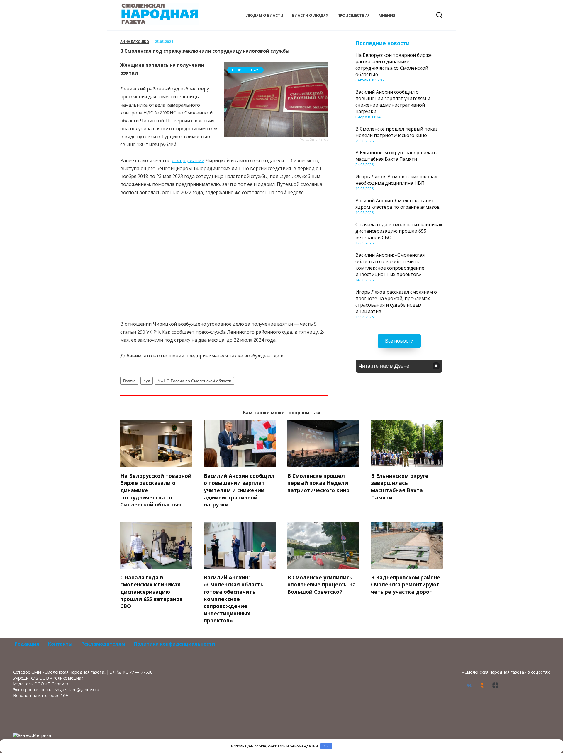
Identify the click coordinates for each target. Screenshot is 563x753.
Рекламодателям (103, 644)
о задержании (188, 160)
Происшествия (353, 15)
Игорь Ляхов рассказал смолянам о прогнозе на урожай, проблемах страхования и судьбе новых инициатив (396, 301)
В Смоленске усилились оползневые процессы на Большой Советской (321, 584)
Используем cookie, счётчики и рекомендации (274, 746)
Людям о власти (264, 15)
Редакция (27, 644)
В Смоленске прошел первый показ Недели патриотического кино (396, 132)
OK (326, 746)
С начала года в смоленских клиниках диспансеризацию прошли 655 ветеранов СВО (398, 231)
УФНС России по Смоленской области (194, 381)
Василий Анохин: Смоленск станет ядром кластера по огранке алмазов (397, 203)
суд (147, 381)
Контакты (60, 644)
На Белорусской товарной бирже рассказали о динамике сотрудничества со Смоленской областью (393, 65)
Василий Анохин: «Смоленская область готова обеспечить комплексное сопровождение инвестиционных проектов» (390, 265)
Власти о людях (310, 15)
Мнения (387, 15)
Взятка (129, 381)
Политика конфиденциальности (174, 644)
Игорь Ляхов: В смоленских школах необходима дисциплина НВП (396, 179)
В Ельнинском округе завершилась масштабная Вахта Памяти (396, 155)
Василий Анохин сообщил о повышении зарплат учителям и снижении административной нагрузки (392, 101)
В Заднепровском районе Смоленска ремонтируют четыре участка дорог (405, 584)
